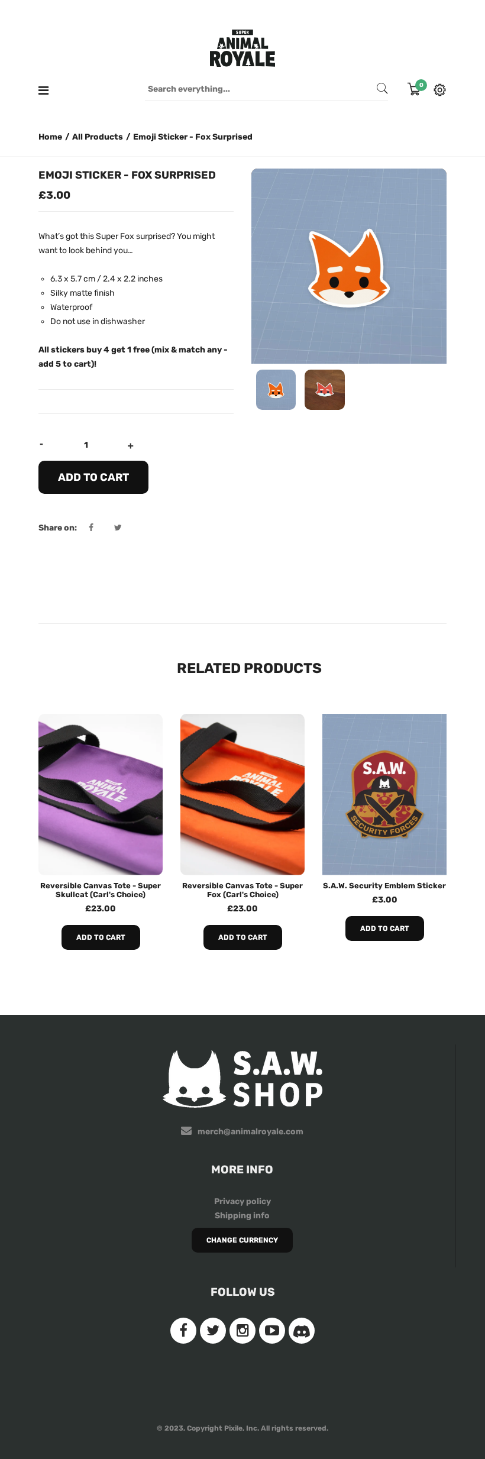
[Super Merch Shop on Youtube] (272, 1331)
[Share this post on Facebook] (100, 528)
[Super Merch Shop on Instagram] (242, 1331)
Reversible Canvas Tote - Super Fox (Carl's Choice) (242, 890)
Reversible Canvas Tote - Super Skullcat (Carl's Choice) (100, 890)
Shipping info (242, 1216)
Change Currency (242, 1240)
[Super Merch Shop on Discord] (302, 1331)
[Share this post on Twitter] (118, 528)
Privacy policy (242, 1201)
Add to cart (100, 937)
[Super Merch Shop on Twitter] (213, 1331)
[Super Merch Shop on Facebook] (183, 1331)
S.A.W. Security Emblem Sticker (384, 885)
